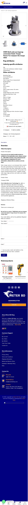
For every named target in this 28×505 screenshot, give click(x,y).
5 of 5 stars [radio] (13, 221)
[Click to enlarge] (3, 36)
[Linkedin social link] (12, 136)
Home (2, 10)
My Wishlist (4, 341)
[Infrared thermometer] (20, 269)
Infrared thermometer (20, 276)
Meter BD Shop (17, 397)
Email (2, 244)
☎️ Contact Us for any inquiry (14, 126)
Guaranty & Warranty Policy (8, 363)
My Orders (4, 339)
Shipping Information (7, 359)
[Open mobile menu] (26, 3)
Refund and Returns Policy (8, 361)
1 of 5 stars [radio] (9, 221)
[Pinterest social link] (10, 136)
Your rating (4, 221)
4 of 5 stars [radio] (12, 221)
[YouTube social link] (19, 287)
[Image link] (14, 294)
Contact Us (4, 345)
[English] (3, 328)
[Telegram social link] (14, 136)
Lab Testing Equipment (11, 10)
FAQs (3, 365)
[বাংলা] (5, 328)
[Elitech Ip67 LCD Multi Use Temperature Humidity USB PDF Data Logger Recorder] (7, 269)
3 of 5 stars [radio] (11, 221)
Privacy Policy (5, 354)
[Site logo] (5, 2)
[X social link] (9, 136)
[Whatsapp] (3, 501)
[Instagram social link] (15, 287)
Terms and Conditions (7, 357)
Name (3, 239)
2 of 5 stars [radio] (10, 221)
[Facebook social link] (7, 136)
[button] (2, 25)
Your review (4, 223)
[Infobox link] (14, 376)
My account (5, 336)
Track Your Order (6, 343)
